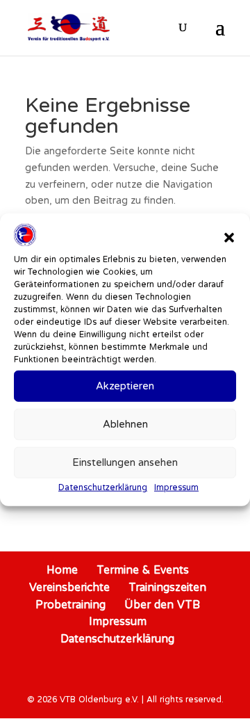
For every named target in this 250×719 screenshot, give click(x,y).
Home (62, 569)
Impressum (176, 487)
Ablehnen (125, 424)
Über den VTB (162, 604)
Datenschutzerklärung (102, 487)
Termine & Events (143, 569)
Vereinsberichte (69, 587)
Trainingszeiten (167, 587)
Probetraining (70, 604)
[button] (229, 238)
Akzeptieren (125, 385)
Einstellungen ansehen (125, 462)
